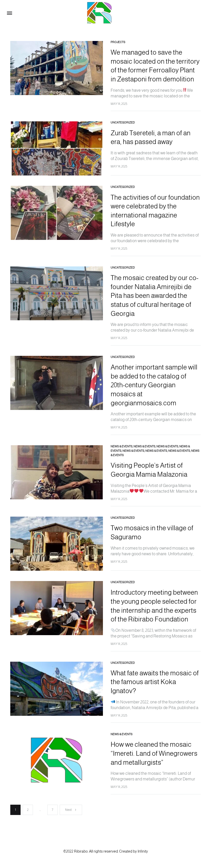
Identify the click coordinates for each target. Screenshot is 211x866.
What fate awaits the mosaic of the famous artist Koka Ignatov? (155, 681)
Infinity (143, 851)
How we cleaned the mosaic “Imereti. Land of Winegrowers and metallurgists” (154, 753)
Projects (118, 42)
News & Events (122, 446)
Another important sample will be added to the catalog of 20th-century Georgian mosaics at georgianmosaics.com (154, 385)
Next (68, 810)
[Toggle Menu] (9, 13)
